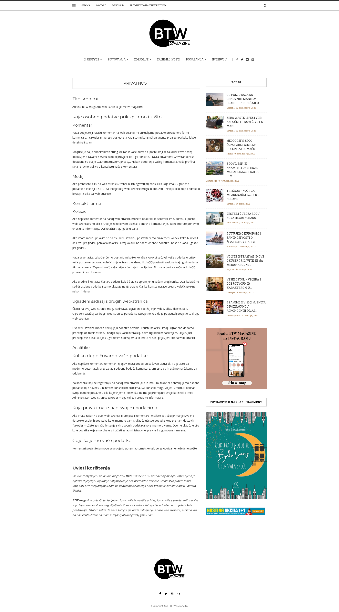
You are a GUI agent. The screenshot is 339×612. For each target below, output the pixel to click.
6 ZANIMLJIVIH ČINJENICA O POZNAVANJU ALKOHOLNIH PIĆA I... (246, 306)
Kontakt (101, 5)
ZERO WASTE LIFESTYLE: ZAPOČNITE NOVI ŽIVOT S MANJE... (245, 122)
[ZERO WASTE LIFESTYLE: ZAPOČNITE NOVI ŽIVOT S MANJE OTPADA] (214, 122)
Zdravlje (141, 59)
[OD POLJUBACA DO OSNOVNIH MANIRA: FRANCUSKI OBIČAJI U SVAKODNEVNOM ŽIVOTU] (214, 99)
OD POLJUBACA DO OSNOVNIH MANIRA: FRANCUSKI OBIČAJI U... (244, 99)
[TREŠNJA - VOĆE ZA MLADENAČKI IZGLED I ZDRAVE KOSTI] (214, 195)
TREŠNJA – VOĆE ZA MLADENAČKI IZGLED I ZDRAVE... (243, 195)
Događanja (194, 59)
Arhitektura (233, 222)
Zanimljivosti (168, 59)
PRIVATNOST (136, 83)
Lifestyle (91, 59)
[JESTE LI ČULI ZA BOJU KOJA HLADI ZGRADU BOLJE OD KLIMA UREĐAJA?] (214, 218)
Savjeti (230, 130)
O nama (85, 5)
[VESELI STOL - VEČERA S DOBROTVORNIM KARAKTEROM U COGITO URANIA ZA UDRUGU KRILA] (214, 283)
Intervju (219, 59)
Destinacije (211, 180)
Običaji (230, 107)
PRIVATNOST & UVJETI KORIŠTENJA (148, 5)
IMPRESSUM (118, 5)
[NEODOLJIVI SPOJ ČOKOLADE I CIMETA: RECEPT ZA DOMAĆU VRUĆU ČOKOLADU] (214, 145)
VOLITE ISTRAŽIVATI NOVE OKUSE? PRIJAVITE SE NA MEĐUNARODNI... (245, 261)
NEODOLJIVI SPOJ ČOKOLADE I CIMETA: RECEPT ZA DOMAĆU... (242, 145)
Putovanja (117, 59)
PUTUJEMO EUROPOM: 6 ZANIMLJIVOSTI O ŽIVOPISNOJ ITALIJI (244, 238)
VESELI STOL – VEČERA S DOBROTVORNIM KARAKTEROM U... (244, 284)
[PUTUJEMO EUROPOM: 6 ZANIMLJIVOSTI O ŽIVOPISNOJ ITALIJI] (214, 237)
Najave (230, 269)
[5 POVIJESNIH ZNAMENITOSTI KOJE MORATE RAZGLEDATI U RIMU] (214, 168)
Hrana (230, 153)
